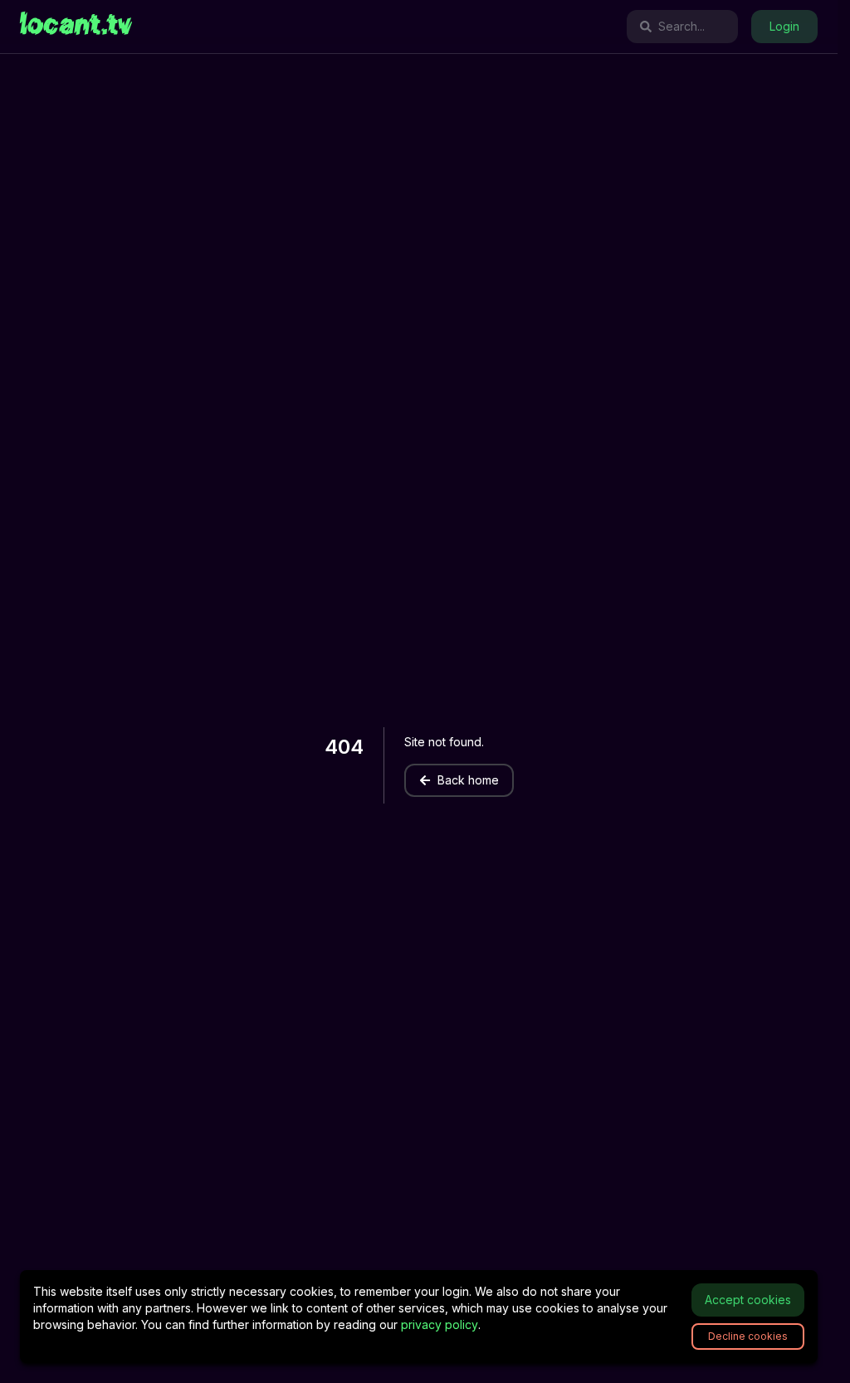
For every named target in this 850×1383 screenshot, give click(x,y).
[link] (76, 26)
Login (784, 26)
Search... (681, 26)
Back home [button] (468, 780)
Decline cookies (748, 1336)
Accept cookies (748, 1300)
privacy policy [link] (439, 1324)
